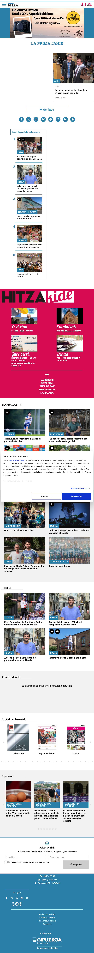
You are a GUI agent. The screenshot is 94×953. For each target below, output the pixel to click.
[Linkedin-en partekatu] (65, 119)
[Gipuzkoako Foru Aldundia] (47, 943)
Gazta (76, 753)
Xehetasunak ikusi (79, 488)
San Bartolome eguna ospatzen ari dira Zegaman (29, 157)
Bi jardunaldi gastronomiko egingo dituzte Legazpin (29, 245)
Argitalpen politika (47, 914)
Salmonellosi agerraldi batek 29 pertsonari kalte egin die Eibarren (18, 813)
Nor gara (47, 393)
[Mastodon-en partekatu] (36, 119)
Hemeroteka (47, 389)
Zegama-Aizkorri (47, 753)
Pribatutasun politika (47, 921)
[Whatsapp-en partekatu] (58, 119)
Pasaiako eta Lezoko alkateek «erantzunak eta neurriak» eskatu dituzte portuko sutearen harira (46, 814)
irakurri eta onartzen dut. (30, 862)
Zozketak (47, 383)
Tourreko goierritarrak (59, 566)
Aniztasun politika (47, 917)
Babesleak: (47, 933)
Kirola (21, 182)
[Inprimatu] (72, 119)
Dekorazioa (18, 753)
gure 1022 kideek (17, 460)
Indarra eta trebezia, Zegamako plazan (67, 657)
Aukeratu (45, 496)
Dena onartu (76, 496)
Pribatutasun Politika (19, 862)
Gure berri (47, 379)
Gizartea (22, 212)
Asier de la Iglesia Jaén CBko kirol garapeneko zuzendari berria (27, 188)
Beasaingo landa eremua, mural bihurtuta (28, 217)
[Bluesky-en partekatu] (43, 119)
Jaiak (56, 81)
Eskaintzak (47, 386)
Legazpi (58, 86)
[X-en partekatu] (28, 119)
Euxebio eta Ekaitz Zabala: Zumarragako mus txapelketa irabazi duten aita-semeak (24, 568)
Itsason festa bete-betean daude (29, 275)
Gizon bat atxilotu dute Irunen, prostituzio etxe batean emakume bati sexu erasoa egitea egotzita (74, 815)
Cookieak (47, 924)
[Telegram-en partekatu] (50, 119)
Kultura (32, 212)
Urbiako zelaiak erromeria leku (19, 530)
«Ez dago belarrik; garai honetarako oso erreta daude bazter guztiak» (68, 440)
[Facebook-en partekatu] (21, 119)
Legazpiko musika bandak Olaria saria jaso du (71, 91)
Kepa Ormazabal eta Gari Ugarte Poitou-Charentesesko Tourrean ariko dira (23, 623)
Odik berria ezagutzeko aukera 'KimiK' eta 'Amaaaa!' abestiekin (69, 531)
